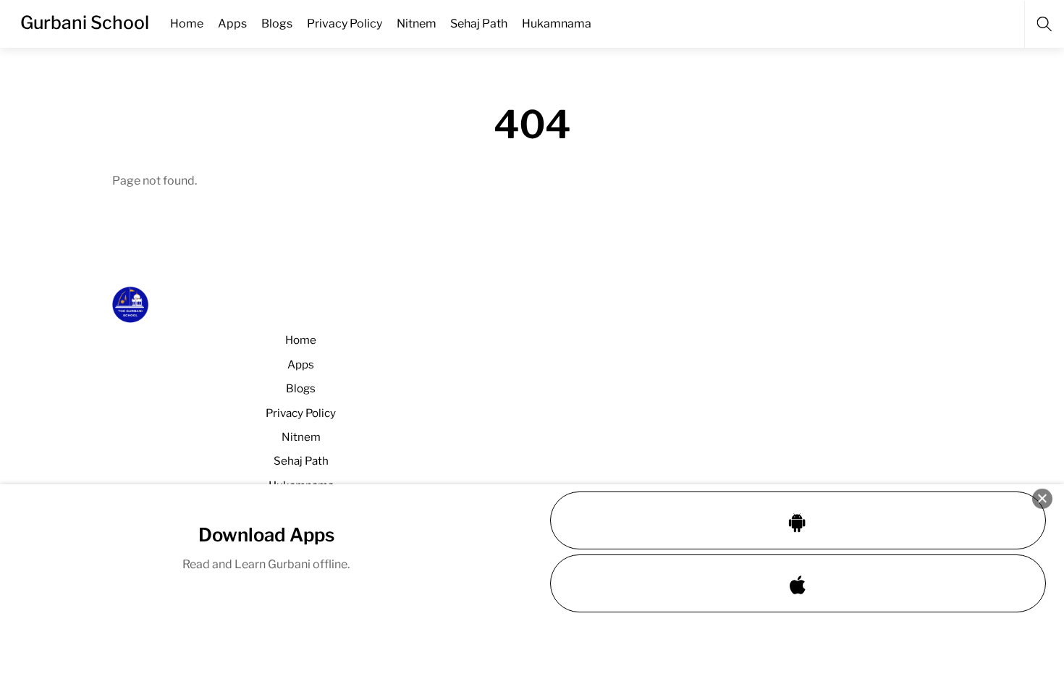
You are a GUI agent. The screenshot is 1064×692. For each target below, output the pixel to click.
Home (186, 23)
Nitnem (416, 23)
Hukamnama (556, 23)
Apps (232, 23)
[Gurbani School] (130, 316)
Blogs (276, 23)
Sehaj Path (478, 23)
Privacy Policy (344, 23)
